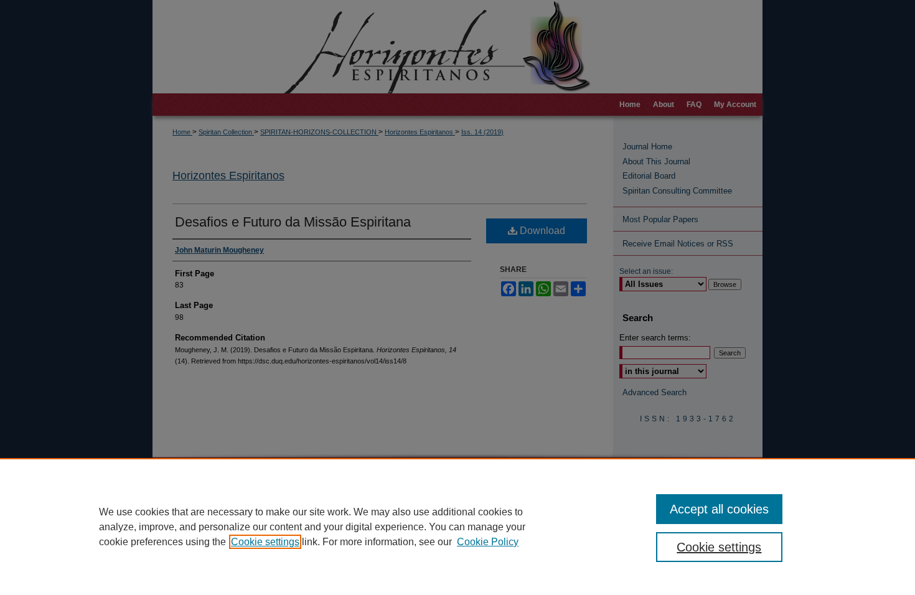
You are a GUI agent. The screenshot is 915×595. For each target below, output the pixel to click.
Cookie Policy (487, 541)
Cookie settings (265, 541)
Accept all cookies (719, 509)
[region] (457, 526)
